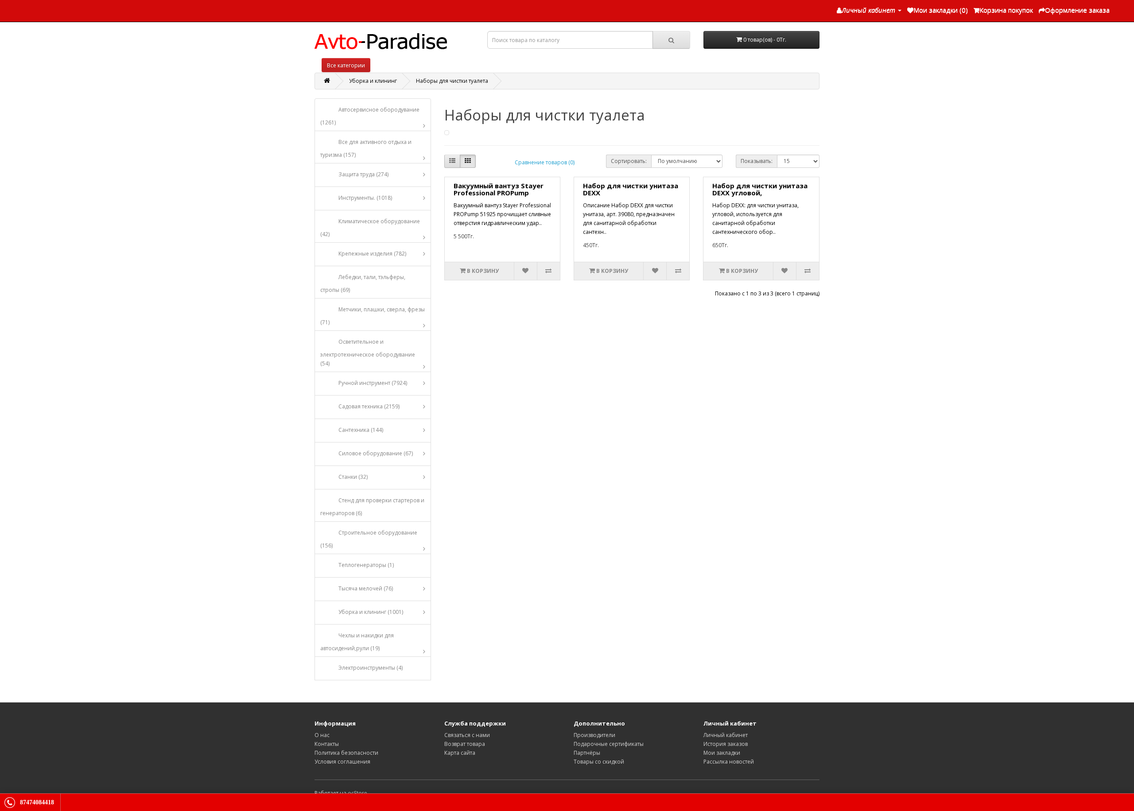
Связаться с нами (467, 735)
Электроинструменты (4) (370, 667)
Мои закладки (721, 753)
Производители (594, 735)
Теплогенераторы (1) (366, 565)
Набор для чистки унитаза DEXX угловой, (760, 189)
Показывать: (757, 161)
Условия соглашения (342, 761)
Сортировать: (629, 161)
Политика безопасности (346, 753)
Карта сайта (459, 753)
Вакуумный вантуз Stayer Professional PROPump (499, 189)
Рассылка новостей (728, 761)
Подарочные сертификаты (609, 744)
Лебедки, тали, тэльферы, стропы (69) (362, 283)
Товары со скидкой (599, 761)
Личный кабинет (725, 735)
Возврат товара (464, 744)
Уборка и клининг (373, 81)
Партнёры (587, 753)
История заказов (725, 744)
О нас (322, 735)
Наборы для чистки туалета (452, 81)
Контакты (327, 744)
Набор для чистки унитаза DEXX (630, 189)
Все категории (346, 65)
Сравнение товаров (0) (545, 162)
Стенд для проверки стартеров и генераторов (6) (372, 507)
